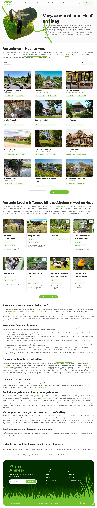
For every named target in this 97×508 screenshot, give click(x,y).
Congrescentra (33, 403)
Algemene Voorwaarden (43, 503)
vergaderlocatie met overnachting (77, 383)
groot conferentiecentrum (37, 311)
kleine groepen (20, 397)
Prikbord (58, 3)
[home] (8, 3)
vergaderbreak (47, 34)
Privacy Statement (54, 503)
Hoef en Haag (65, 11)
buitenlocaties (9, 349)
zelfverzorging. (43, 387)
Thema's (50, 3)
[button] (64, 3)
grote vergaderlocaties (46, 398)
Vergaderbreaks (41, 3)
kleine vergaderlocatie (15, 311)
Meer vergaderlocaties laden (37, 192)
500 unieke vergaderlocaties (64, 362)
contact (67, 56)
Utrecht (56, 11)
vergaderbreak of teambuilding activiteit (35, 56)
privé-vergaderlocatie (38, 395)
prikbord (83, 54)
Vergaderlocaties (30, 3)
